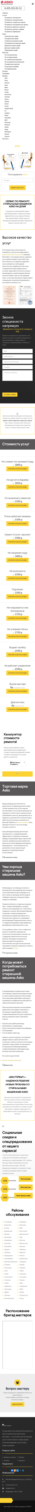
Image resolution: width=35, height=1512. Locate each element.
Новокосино (24, 1258)
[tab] (17, 763)
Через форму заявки (23, 1196)
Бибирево (23, 1222)
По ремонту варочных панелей (15, 27)
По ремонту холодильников (14, 20)
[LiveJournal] (23, 1470)
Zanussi (7, 136)
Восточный (23, 1231)
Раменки (22, 1268)
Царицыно (7, 1286)
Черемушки (23, 1286)
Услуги (4, 15)
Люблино (7, 1252)
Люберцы (23, 1249)
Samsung (7, 122)
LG (5, 111)
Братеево (23, 1225)
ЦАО (21, 1283)
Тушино (22, 1280)
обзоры (15, 948)
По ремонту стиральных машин (15, 22)
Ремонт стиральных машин (17, 154)
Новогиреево (8, 1258)
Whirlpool (8, 132)
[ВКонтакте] (12, 1470)
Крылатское (24, 1243)
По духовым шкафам (12, 66)
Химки (6, 1283)
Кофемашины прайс (11, 50)
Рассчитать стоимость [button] (15, 763)
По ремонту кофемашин (12, 31)
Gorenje (7, 97)
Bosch (6, 90)
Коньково (7, 1243)
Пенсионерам (26, 1179)
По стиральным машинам (13, 59)
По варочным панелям (12, 64)
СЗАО (6, 1274)
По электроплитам (11, 55)
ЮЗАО (22, 1292)
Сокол (22, 1298)
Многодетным (26, 1187)
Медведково (8, 1255)
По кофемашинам (10, 69)
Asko (6, 85)
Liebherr (7, 113)
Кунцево (22, 1246)
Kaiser (7, 104)
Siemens (7, 125)
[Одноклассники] (15, 1470)
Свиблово (23, 1274)
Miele (6, 115)
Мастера (5, 52)
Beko (6, 87)
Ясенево (7, 1295)
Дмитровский (24, 1234)
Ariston (7, 83)
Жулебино (7, 1237)
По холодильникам (11, 57)
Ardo (6, 80)
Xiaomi (7, 134)
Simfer (7, 127)
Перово (22, 1265)
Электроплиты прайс (12, 36)
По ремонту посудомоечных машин (16, 24)
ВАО (21, 1228)
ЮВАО (6, 1292)
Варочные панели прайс (13, 45)
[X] (20, 1470)
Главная (5, 13)
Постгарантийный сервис (17, 144)
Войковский (8, 1231)
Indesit (7, 101)
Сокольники (8, 1277)
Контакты (5, 139)
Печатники (7, 1268)
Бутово (6, 1228)
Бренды (5, 76)
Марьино (22, 1252)
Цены (4, 34)
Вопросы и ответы (10, 1457)
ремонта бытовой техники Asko (12, 254)
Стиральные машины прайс (14, 41)
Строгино (7, 1280)
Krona (6, 106)
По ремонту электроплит (13, 17)
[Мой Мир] (17, 1470)
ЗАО (21, 1237)
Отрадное (23, 1262)
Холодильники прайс (11, 38)
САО (6, 1271)
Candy (7, 92)
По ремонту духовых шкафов (14, 29)
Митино (22, 1255)
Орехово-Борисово (10, 1262)
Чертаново (7, 1289)
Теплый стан (24, 1295)
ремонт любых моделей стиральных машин (17, 420)
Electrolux (8, 94)
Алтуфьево (8, 1222)
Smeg (6, 129)
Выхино (7, 1234)
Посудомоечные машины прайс (15, 43)
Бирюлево (7, 1225)
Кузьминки (7, 1246)
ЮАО (21, 1289)
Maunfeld (8, 118)
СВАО (22, 1271)
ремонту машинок (23, 822)
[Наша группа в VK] (9, 1500)
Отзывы (6, 1460)
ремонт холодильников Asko (11, 1060)
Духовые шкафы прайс (12, 48)
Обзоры (5, 71)
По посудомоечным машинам (14, 62)
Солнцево (23, 1277)
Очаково (7, 1265)
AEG (6, 78)
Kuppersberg (9, 108)
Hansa (7, 99)
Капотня (22, 1240)
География (5, 73)
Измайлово (8, 1240)
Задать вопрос (17, 1404)
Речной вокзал (9, 1298)
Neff (6, 120)
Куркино (7, 1249)
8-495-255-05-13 (12, 8)
